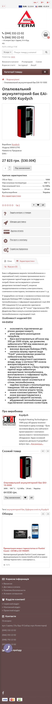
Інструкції (23, 65)
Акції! (33, 65)
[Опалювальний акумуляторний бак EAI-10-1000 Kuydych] (26, 121)
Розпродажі (27, 61)
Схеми (39, 61)
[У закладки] (38, 205)
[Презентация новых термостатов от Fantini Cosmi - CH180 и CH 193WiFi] (26, 531)
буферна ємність (32, 509)
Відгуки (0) (12, 266)
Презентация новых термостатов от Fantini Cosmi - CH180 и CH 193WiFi (24, 549)
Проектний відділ (12, 610)
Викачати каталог (10, 61)
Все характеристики (11, 196)
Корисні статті (8, 65)
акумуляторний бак (16, 509)
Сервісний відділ (11, 603)
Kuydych (45, 509)
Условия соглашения (13, 593)
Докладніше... (37, 443)
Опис (9, 261)
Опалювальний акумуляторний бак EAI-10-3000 (25, 483)
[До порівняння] (42, 205)
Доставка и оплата (12, 587)
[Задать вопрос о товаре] (34, 205)
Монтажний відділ (12, 607)
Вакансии (8, 583)
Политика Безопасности (14, 590)
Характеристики (27, 261)
